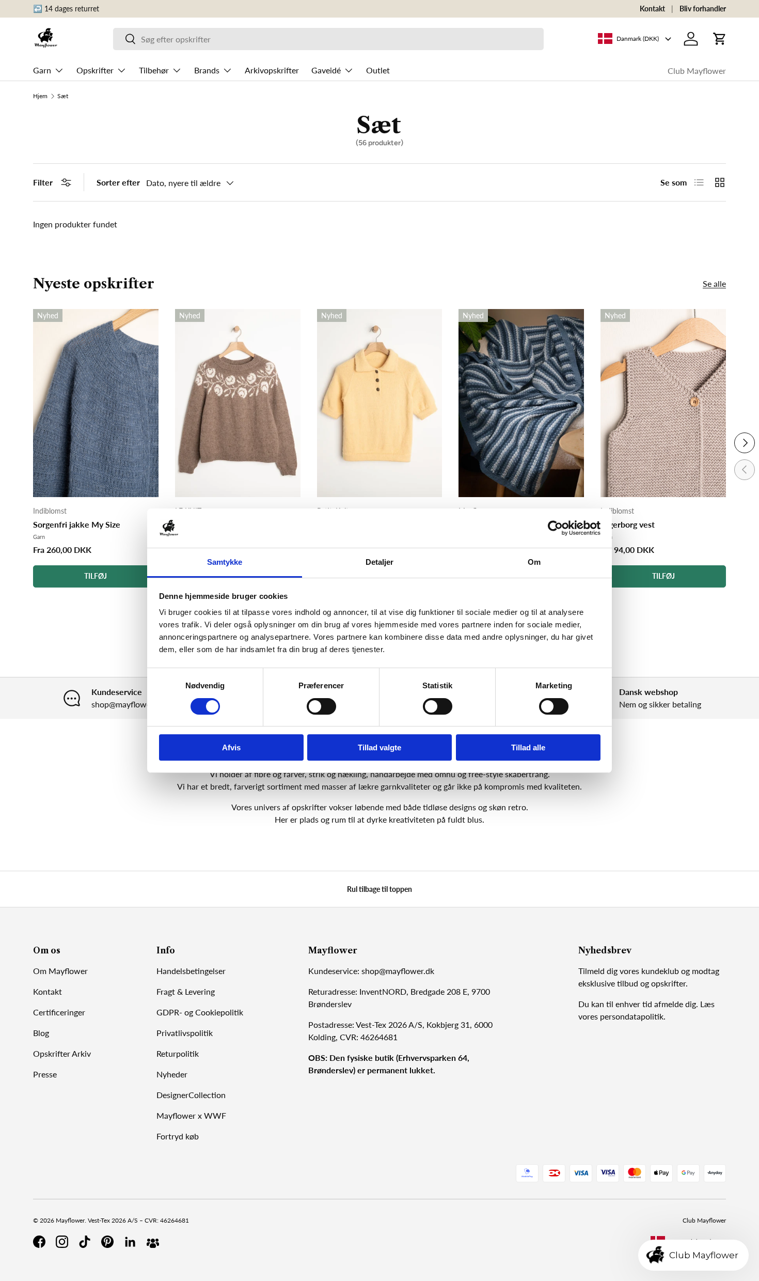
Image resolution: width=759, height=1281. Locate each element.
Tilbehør (154, 70)
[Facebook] (39, 1242)
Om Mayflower (60, 971)
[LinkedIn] (130, 1242)
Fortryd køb (177, 1136)
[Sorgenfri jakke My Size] (96, 403)
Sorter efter (118, 182)
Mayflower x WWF (191, 1115)
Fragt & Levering (185, 991)
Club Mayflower (697, 70)
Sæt (62, 96)
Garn (42, 70)
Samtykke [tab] (225, 562)
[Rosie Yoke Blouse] (238, 403)
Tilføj (95, 576)
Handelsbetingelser (191, 971)
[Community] (153, 1242)
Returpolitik (177, 1053)
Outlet (378, 70)
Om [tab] (534, 562)
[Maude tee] (379, 403)
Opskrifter (95, 70)
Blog (41, 1033)
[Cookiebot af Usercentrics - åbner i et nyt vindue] (555, 528)
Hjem (40, 96)
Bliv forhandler (702, 8)
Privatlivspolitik (184, 1033)
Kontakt (652, 8)
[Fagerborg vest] (663, 403)
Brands (206, 70)
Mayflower (70, 1220)
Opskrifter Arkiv (62, 1053)
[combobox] (328, 39)
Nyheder (171, 1074)
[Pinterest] (107, 1242)
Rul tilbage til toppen (379, 889)
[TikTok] (84, 1242)
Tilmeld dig (598, 971)
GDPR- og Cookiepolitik (199, 1012)
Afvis (231, 747)
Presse (45, 1074)
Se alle (714, 283)
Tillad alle (528, 747)
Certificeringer (59, 1012)
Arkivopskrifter (272, 70)
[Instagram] (62, 1242)
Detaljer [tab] (380, 562)
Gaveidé (326, 70)
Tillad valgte (379, 747)
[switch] (321, 706)
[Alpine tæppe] (521, 403)
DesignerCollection (191, 1095)
